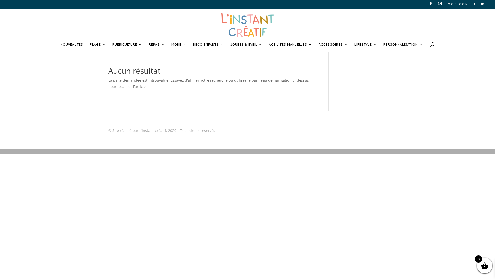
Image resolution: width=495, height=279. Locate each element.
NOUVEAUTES (72, 45)
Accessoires (331, 45)
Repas (154, 45)
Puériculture (124, 45)
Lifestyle (363, 45)
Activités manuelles (288, 45)
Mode (176, 45)
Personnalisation (400, 45)
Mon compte (462, 4)
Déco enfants (206, 45)
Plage (95, 45)
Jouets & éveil (243, 45)
